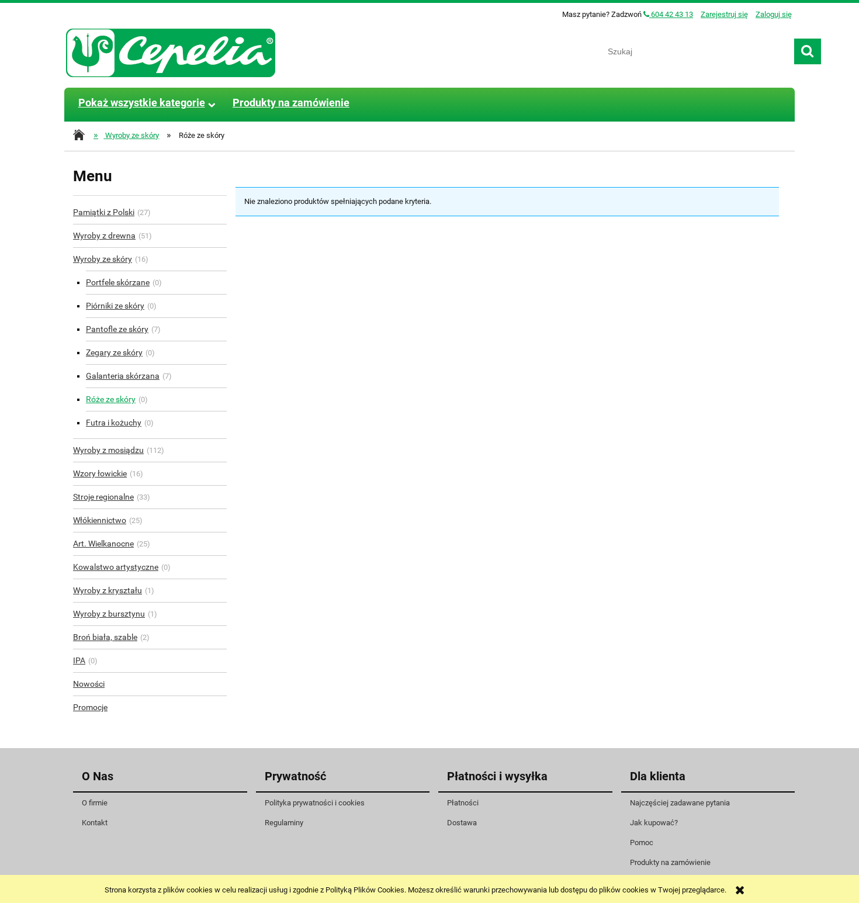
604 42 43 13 (671, 14)
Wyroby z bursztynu (109, 613)
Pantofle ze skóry (117, 329)
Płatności (463, 802)
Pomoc (641, 842)
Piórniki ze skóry (115, 305)
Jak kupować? (654, 822)
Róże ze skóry (111, 399)
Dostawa (462, 822)
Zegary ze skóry (114, 352)
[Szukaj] (807, 51)
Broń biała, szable (105, 637)
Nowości (89, 684)
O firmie (95, 802)
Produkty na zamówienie (670, 862)
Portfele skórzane (118, 282)
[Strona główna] (171, 51)
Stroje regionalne (103, 496)
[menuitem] (141, 103)
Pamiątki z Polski (103, 212)
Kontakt (95, 822)
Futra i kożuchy (113, 422)
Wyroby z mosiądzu (108, 450)
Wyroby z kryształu (107, 590)
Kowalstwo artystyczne (115, 567)
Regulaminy (284, 822)
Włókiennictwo (99, 520)
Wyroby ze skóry (102, 259)
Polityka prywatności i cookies (315, 802)
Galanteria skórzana (123, 375)
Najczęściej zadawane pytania (680, 802)
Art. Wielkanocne (103, 543)
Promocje (90, 707)
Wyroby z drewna (104, 235)
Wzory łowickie (100, 473)
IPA (79, 660)
